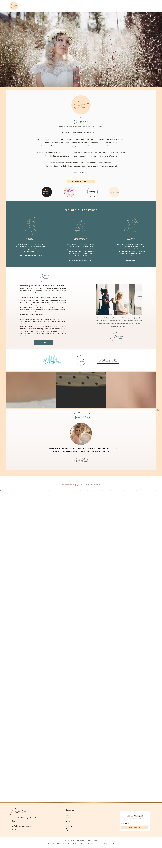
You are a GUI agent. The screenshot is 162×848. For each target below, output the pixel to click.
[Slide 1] (78, 82)
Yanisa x (118, 336)
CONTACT (69, 830)
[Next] (152, 49)
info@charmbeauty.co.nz (22, 826)
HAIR (67, 819)
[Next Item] (156, 643)
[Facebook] (158, 415)
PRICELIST (69, 826)
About (43, 278)
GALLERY (68, 828)
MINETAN (68, 822)
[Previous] (10, 49)
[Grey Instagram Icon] (158, 410)
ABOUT (68, 815)
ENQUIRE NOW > (81, 173)
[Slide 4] (83, 82)
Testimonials (80, 416)
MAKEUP (68, 817)
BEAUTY (68, 824)
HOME (67, 813)
